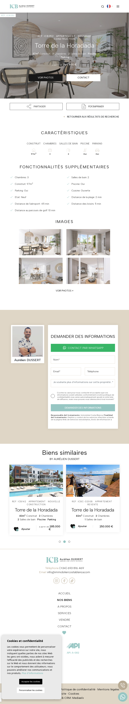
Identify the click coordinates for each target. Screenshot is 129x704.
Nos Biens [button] (64, 600)
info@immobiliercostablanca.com (68, 572)
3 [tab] (69, 542)
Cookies (73, 693)
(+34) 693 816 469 (71, 568)
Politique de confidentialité (77, 689)
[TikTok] (72, 580)
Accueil (64, 593)
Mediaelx (78, 698)
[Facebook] (64, 580)
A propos (64, 606)
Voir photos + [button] (64, 290)
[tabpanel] (36, 500)
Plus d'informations (32, 673)
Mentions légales (108, 689)
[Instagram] (56, 580)
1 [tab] (60, 542)
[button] (36, 106)
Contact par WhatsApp (86, 348)
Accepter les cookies (30, 681)
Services (64, 613)
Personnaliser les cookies (30, 690)
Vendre (64, 620)
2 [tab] (64, 541)
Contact (64, 626)
